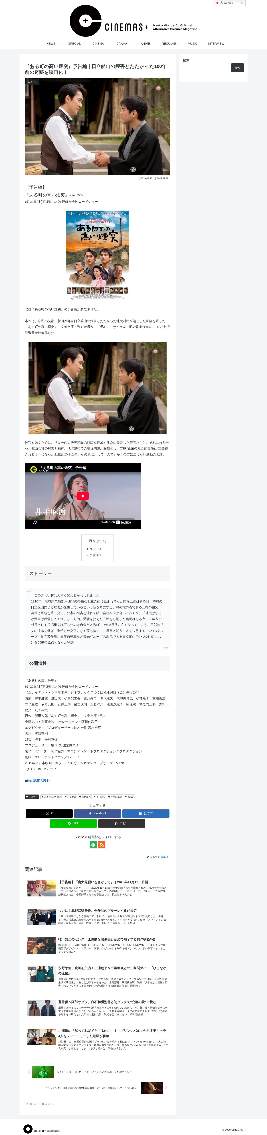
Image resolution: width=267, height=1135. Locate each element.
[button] (121, 823)
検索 (186, 60)
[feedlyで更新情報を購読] (93, 844)
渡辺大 (131, 796)
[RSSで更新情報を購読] (101, 844)
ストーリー (97, 549)
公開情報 (95, 555)
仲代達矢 (86, 796)
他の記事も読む (38, 781)
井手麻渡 (71, 796)
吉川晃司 (100, 796)
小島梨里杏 (116, 796)
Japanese (226, 2)
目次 (92, 541)
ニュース (33, 796)
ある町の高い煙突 (53, 796)
